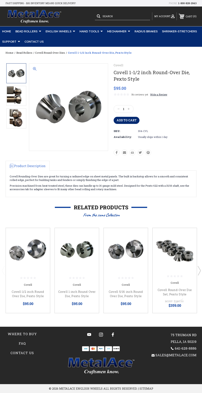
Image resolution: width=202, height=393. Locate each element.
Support (9, 41)
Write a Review (158, 94)
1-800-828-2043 (187, 3)
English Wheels (58, 31)
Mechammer (116, 31)
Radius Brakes (146, 31)
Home (6, 31)
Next (199, 270)
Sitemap (146, 388)
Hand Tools (89, 31)
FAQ (22, 343)
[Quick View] (42, 236)
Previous (3, 270)
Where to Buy (22, 334)
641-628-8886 (185, 348)
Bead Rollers (26, 31)
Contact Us (34, 41)
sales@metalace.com (175, 355)
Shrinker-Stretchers (179, 31)
